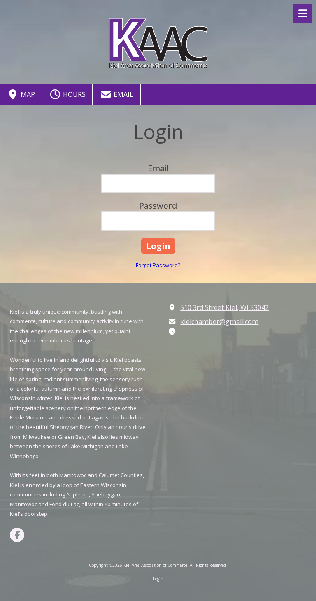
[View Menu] (302, 13)
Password (158, 205)
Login (158, 579)
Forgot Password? (158, 265)
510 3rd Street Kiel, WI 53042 (224, 307)
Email (122, 94)
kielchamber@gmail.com (219, 321)
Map (27, 94)
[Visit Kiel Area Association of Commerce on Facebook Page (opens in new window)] (17, 535)
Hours (73, 94)
